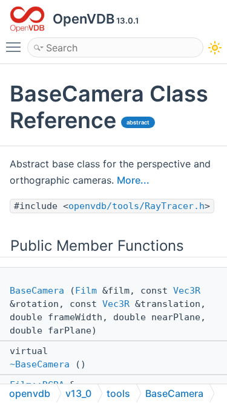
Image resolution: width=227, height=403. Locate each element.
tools (118, 393)
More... (133, 180)
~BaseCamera (40, 364)
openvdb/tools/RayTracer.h (136, 206)
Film (86, 290)
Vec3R (186, 290)
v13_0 (78, 393)
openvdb (29, 393)
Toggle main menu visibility (16, 46)
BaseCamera (37, 290)
